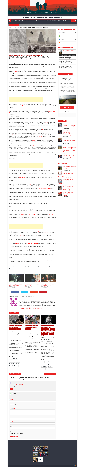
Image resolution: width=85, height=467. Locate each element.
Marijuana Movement (32, 327)
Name (11, 417)
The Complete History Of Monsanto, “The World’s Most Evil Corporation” (69, 194)
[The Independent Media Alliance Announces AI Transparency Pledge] (40, 459)
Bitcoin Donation (32, 14)
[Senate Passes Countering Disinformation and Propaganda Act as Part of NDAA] (32, 278)
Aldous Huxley (21, 241)
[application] (67, 55)
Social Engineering (12, 328)
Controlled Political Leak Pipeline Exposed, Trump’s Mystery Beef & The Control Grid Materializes (69, 125)
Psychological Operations (13, 327)
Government (35, 55)
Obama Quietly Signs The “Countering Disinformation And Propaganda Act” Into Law (47, 284)
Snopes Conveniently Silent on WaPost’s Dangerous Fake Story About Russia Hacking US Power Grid (50, 374)
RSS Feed (64, 20)
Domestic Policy (29, 55)
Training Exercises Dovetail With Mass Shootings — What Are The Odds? (15, 333)
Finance (47, 330)
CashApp (57, 14)
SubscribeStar (52, 14)
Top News (14, 20)
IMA (25, 20)
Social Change (28, 328)
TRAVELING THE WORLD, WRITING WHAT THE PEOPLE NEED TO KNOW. (42, 18)
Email (11, 421)
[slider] (73, 55)
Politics (52, 332)
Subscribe (46, 20)
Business (52, 325)
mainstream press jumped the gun (22, 209)
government (19, 296)
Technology (51, 333)
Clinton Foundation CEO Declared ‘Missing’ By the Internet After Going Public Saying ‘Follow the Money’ (15, 373)
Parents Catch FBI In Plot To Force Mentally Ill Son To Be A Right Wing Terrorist (69, 188)
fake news (15, 296)
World (42, 335)
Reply (11, 389)
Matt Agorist (35, 338)
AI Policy (14, 22)
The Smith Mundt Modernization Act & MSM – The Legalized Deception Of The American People (16, 284)
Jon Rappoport (19, 336)
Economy (43, 330)
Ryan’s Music (62, 14)
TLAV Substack (39, 20)
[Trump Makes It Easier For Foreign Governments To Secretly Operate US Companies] (45, 454)
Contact (24, 14)
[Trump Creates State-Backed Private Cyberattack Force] (35, 459)
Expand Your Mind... (17, 325)
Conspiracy (23, 55)
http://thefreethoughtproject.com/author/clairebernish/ (30, 308)
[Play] (60, 55)
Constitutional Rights (34, 325)
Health (26, 327)
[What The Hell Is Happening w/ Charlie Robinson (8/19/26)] (40, 454)
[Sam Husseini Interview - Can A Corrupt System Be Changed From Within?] (45, 448)
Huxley (23, 296)
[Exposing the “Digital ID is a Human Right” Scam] (48, 319)
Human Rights (47, 332)
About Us (20, 14)
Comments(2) (24, 60)
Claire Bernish (18, 60)
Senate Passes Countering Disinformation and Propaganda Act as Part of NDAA (32, 284)
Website (11, 426)
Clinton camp (36, 145)
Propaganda (11, 55)
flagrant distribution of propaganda (21, 105)
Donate (28, 14)
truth (34, 296)
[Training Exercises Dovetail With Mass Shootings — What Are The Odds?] (16, 319)
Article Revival (17, 55)
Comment (12, 408)
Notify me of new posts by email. (18, 433)
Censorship (43, 327)
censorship (17, 243)
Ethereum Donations (46, 14)
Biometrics (48, 325)
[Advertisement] (26, 99)
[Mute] (71, 55)
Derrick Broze (52, 328)
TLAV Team (20, 20)
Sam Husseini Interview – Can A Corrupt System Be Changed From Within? (69, 141)
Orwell (26, 296)
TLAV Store (52, 20)
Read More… (20, 355)
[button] (72, 20)
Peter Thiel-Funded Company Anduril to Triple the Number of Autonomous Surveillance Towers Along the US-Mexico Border (69, 148)
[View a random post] (75, 20)
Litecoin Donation (39, 14)
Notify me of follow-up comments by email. (20, 431)
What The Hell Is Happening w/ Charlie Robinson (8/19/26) (32, 25)
